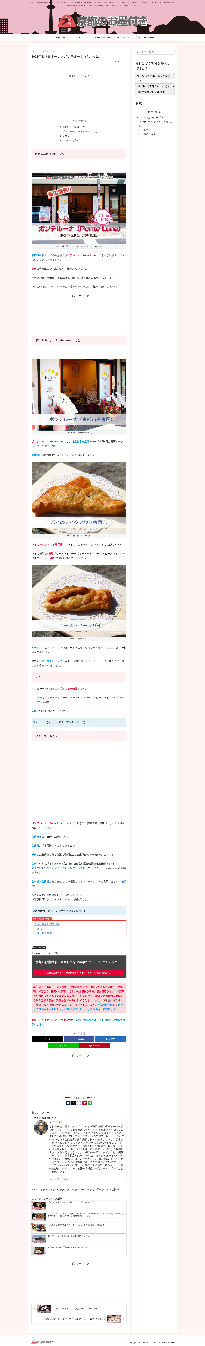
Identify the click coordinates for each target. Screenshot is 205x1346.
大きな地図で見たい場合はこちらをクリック (57, 868)
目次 (74, 120)
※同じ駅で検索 (43, 933)
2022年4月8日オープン (74, 127)
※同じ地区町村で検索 (47, 924)
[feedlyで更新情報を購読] (90, 1103)
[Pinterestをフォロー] (84, 1103)
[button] (172, 51)
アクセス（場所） (72, 140)
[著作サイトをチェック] (68, 1103)
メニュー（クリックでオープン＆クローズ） (61, 722)
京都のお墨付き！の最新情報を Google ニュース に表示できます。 (79, 972)
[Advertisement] (79, 94)
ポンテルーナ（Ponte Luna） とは (80, 131)
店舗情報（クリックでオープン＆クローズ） (60, 910)
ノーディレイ (57, 1121)
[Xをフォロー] (73, 1103)
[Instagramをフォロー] (79, 1103)
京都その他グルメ (40, 947)
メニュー (67, 136)
